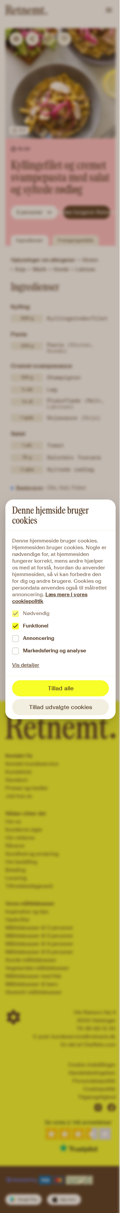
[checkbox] (15, 613)
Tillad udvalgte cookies (60, 707)
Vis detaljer (25, 665)
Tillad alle (61, 688)
